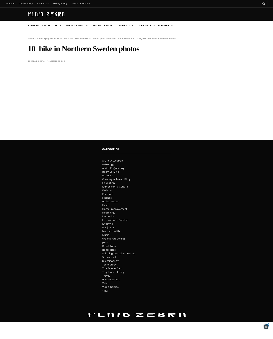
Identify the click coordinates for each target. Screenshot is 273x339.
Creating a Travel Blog (116, 179)
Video (105, 283)
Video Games (110, 287)
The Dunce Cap (111, 268)
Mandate (10, 3)
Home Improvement (114, 209)
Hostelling (108, 212)
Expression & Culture (43, 25)
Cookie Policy (26, 3)
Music (105, 235)
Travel (106, 275)
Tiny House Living (113, 272)
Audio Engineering (113, 168)
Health (106, 205)
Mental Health (111, 231)
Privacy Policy (60, 3)
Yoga (105, 290)
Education (108, 183)
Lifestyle (107, 223)
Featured (107, 194)
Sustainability (110, 261)
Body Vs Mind (75, 25)
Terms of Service (81, 3)
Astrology (108, 164)
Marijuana (108, 227)
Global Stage (102, 25)
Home (31, 38)
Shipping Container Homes (118, 253)
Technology (109, 264)
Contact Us (43, 3)
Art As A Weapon (112, 160)
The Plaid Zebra (36, 61)
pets (105, 242)
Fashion (107, 190)
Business (107, 175)
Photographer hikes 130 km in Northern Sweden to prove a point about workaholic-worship (86, 38)
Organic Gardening (113, 238)
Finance (107, 197)
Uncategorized (111, 279)
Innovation (125, 25)
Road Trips (109, 246)
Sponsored (109, 257)
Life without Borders (154, 25)
